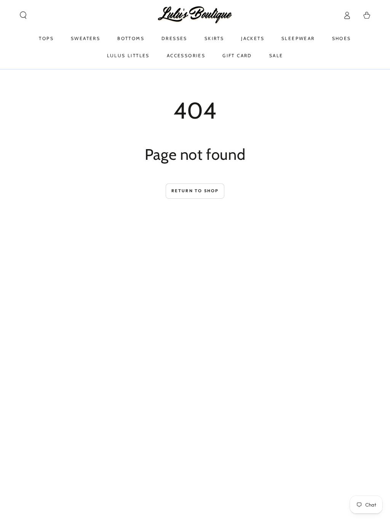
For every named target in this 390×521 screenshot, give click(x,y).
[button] (23, 15)
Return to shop (195, 190)
